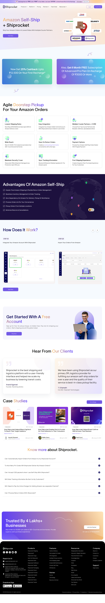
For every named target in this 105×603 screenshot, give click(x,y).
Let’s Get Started (91, 527)
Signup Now (86, 1)
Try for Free (98, 7)
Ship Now (14, 334)
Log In (89, 7)
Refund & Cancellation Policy (95, 592)
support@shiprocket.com (11, 561)
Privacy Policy (76, 592)
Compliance (84, 592)
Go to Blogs (93, 402)
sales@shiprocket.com (10, 564)
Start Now (10, 36)
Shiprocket (7, 426)
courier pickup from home (51, 145)
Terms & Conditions (66, 592)
